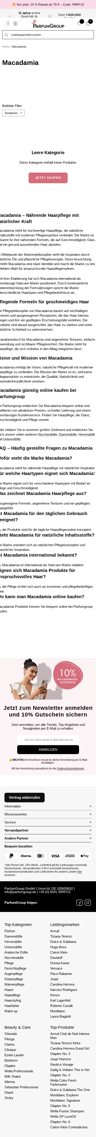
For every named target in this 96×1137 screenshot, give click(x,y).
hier (79, 871)
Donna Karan (59, 963)
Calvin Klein (58, 952)
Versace (56, 968)
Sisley (8, 1098)
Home (6, 46)
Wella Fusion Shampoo (67, 1111)
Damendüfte (68, 434)
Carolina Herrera (62, 984)
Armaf (54, 931)
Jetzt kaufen (48, 177)
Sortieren (11, 113)
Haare (8, 990)
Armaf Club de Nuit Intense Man (70, 1036)
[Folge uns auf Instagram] (88, 902)
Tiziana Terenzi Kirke (65, 1043)
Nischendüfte (47, 434)
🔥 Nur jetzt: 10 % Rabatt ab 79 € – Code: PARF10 (48, 4)
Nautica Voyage (61, 1064)
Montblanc (57, 1011)
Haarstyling (12, 1000)
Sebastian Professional (21, 1087)
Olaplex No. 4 (60, 1075)
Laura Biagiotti (60, 1016)
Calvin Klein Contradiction (69, 1127)
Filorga (9, 1039)
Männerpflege (14, 984)
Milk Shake (12, 1076)
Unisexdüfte (12, 439)
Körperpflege (13, 979)
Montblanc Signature (65, 1100)
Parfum (9, 931)
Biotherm (11, 1060)
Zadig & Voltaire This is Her (70, 1070)
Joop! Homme (60, 1059)
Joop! (54, 979)
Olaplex (10, 1066)
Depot (8, 1092)
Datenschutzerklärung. (71, 768)
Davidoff (56, 958)
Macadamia (19, 46)
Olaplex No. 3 (60, 1054)
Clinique (10, 1050)
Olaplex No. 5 (60, 1106)
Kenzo (55, 995)
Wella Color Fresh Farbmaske (63, 1082)
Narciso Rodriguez (63, 990)
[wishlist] (79, 23)
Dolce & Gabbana (63, 942)
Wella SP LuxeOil (63, 1116)
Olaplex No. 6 (60, 1122)
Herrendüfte (87, 434)
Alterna (9, 1082)
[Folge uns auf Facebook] (79, 902)
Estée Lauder (14, 1055)
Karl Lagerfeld (60, 1000)
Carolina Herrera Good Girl (69, 1048)
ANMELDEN (48, 749)
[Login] (15, 23)
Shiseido (10, 1034)
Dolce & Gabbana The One (70, 1090)
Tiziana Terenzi (61, 936)
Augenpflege (13, 974)
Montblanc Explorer (64, 1095)
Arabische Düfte (16, 952)
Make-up (10, 1011)
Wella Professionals (18, 1071)
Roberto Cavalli (61, 1006)
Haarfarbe (11, 1006)
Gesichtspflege (15, 968)
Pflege (9, 963)
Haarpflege (12, 995)
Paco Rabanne (61, 974)
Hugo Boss (58, 947)
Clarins (9, 1044)
